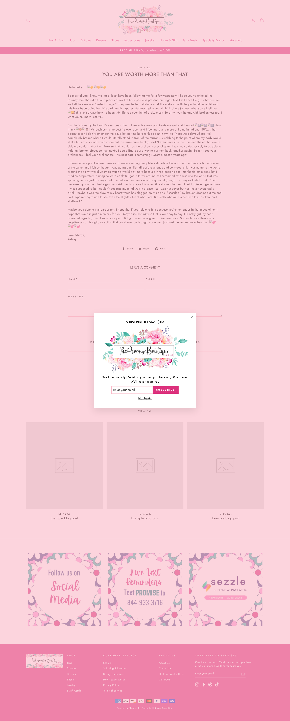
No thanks (145, 398)
